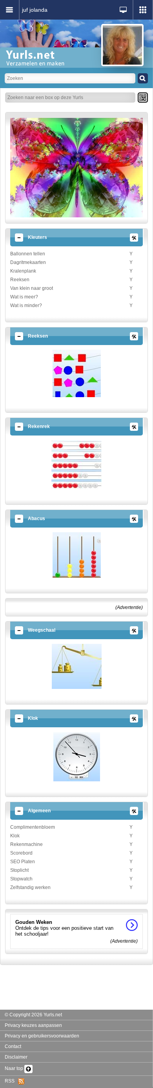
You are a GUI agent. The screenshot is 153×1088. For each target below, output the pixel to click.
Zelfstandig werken (30, 887)
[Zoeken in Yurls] (143, 78)
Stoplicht (19, 870)
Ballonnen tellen (27, 254)
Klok (15, 836)
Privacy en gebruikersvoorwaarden (42, 1036)
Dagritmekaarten (28, 262)
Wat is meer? (24, 297)
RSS (11, 1081)
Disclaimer (16, 1057)
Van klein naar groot (31, 288)
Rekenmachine (26, 844)
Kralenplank (23, 271)
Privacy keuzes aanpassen (33, 1025)
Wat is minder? (26, 305)
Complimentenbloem (32, 827)
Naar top (14, 1068)
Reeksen (19, 279)
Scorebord (21, 853)
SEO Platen (22, 861)
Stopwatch (21, 879)
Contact (13, 1046)
